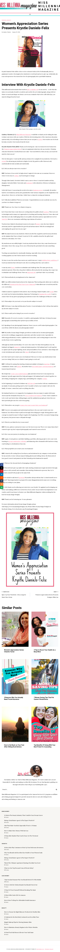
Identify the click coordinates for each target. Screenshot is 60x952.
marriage (47, 364)
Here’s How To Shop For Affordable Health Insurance (20, 900)
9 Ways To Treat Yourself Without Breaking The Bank (20, 890)
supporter (17, 347)
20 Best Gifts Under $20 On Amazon (14, 895)
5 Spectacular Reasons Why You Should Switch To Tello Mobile (22, 880)
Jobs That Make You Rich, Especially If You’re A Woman (20, 825)
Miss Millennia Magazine (23, 134)
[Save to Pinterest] (1, 471)
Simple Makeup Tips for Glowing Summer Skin (18, 922)
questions (21, 477)
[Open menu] (30, 14)
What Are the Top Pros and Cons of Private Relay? (19, 868)
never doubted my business (33, 395)
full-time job (31, 383)
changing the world (45, 294)
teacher (40, 139)
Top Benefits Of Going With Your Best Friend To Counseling (44, 746)
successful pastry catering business (42, 366)
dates (27, 352)
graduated (29, 183)
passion (19, 366)
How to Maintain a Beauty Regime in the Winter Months (20, 927)
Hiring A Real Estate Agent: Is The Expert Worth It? (19, 820)
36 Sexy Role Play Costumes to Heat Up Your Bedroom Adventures (23, 847)
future (13, 267)
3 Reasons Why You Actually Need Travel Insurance (13, 698)
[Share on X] (1, 468)
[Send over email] (1, 487)
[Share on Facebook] (1, 464)
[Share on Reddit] (1, 477)
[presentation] (15, 629)
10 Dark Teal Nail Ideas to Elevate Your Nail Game (19, 932)
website (44, 378)
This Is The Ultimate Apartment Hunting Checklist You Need (22, 863)
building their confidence (49, 260)
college (16, 176)
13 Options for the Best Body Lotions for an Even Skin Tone (21, 917)
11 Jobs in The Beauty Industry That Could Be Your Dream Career (23, 815)
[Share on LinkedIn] (1, 474)
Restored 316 (40, 949)
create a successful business (19, 374)
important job (31, 272)
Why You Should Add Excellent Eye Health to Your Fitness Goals (23, 852)
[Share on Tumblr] (1, 481)
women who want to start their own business (33, 405)
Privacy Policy (49, 949)
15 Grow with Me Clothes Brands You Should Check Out (20, 885)
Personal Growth (6, 20)
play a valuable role (32, 89)
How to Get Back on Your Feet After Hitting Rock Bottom (14, 746)
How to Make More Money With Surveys (16, 831)
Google (52, 291)
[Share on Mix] (1, 484)
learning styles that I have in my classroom (22, 284)
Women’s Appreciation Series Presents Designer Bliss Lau (46, 594)
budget (38, 224)
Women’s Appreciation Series (12, 149)
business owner (38, 190)
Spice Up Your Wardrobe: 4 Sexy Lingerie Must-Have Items (14, 594)
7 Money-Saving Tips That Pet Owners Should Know (44, 698)
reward (4, 161)
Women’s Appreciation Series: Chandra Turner (14, 651)
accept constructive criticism (17, 441)
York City (4, 219)
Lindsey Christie (7, 32)
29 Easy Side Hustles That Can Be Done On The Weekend (21, 836)
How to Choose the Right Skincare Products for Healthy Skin (22, 912)
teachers (46, 212)
